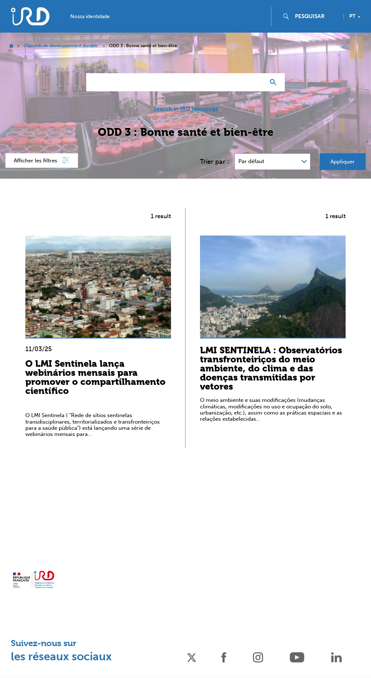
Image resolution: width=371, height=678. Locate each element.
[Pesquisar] (275, 82)
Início (11, 46)
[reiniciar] (256, 82)
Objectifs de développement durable (61, 45)
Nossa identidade (90, 16)
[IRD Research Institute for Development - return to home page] (33, 579)
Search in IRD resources (185, 109)
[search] (316, 16)
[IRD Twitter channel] (192, 657)
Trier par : (214, 161)
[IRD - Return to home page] (30, 16)
